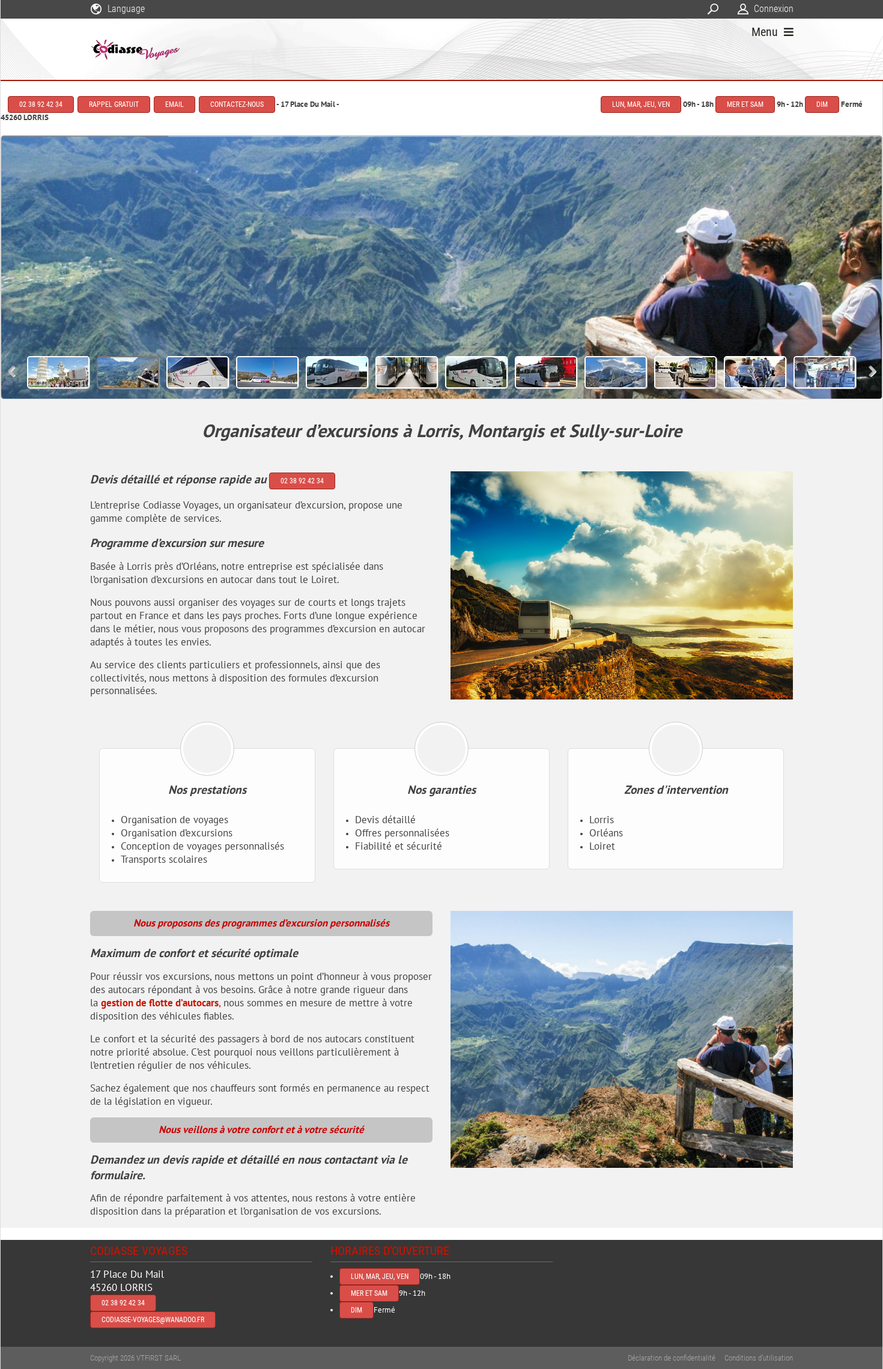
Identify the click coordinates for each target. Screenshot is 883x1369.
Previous (11, 371)
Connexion (773, 8)
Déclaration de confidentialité (671, 1358)
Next (872, 371)
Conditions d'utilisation (758, 1358)
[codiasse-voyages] (136, 49)
